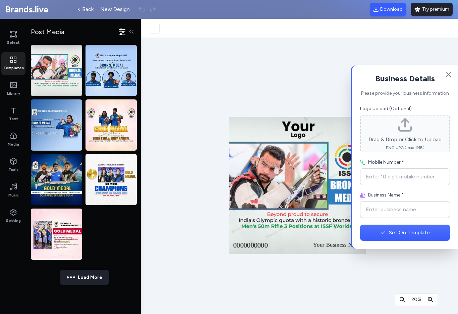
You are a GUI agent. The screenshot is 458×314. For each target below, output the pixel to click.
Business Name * (386, 195)
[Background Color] (154, 28)
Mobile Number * (386, 162)
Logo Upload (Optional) (386, 108)
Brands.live (27, 9)
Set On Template (409, 232)
